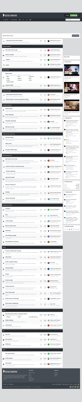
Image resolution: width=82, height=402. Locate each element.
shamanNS (58, 116)
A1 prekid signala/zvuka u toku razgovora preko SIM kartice (61, 149)
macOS (19, 316)
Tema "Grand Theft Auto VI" (71, 194)
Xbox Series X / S (53, 339)
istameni (58, 216)
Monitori (7, 274)
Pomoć (71, 384)
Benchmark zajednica (7, 46)
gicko (57, 359)
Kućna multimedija (9, 114)
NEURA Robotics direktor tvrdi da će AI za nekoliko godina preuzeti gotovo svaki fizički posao (72, 147)
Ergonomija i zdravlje (10, 177)
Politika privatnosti (65, 384)
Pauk (57, 252)
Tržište (4, 349)
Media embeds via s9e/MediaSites (26, 386)
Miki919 (57, 151)
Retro (6, 214)
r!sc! (57, 354)
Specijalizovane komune (7, 205)
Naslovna (6, 19)
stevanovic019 (59, 86)
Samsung (19, 80)
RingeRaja (58, 294)
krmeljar (58, 326)
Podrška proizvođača (7, 90)
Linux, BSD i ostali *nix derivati (33, 316)
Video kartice (8, 256)
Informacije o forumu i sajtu (11, 49)
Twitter (55, 375)
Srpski (12, 384)
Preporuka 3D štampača (54, 209)
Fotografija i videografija (10, 120)
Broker (58, 173)
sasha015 (57, 95)
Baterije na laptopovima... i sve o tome (57, 85)
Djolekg (57, 263)
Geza (57, 78)
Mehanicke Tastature (54, 280)
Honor (19, 76)
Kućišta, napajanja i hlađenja (11, 261)
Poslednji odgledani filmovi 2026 (56, 59)
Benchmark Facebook (30, 20)
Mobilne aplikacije (9, 320)
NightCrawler (58, 65)
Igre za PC (7, 334)
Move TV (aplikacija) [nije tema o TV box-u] (58, 144)
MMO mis (67, 139)
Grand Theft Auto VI (54, 334)
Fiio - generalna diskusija (55, 127)
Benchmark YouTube (23, 20)
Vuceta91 (58, 51)
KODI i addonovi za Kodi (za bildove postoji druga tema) (60, 115)
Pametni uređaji (8, 108)
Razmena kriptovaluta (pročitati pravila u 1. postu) (59, 230)
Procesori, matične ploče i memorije (13, 250)
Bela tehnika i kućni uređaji (11, 159)
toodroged (57, 128)
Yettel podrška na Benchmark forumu (14, 94)
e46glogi (57, 345)
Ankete (7, 65)
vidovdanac (58, 187)
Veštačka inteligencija (10, 171)
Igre (3, 330)
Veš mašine (52, 160)
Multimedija (31, 380)
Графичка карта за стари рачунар (58, 363)
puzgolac (57, 61)
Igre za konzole (8, 339)
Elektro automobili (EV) (54, 225)
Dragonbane (58, 340)
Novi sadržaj (14, 19)
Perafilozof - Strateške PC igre (56, 166)
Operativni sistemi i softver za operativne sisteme (16, 313)
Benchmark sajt (19, 20)
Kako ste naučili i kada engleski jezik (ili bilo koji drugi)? (60, 192)
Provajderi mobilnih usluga (11, 149)
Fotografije (52, 121)
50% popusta (52, 94)
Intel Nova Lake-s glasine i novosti (56, 54)
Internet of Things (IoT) (10, 184)
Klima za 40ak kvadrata (54, 198)
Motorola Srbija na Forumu (55, 99)
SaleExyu (58, 200)
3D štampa (7, 208)
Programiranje (8, 325)
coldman (56, 194)
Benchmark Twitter (27, 20)
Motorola (19, 78)
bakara (57, 321)
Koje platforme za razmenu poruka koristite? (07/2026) (60, 64)
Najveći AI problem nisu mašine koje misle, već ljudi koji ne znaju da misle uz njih (72, 131)
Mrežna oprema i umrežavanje (12, 298)
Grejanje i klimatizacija (10, 198)
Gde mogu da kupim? (10, 353)
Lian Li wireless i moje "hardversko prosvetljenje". (59, 220)
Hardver (4, 247)
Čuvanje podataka (9, 267)
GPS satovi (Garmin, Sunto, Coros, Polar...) (58, 109)
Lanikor (57, 299)
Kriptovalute (8, 230)
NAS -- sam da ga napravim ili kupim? (57, 292)
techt (57, 210)
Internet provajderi (9, 137)
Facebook (56, 374)
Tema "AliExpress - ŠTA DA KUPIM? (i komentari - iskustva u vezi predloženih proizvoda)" (72, 219)
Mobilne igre (8, 344)
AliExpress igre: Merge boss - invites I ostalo (58, 344)
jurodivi (58, 56)
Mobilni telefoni (8, 73)
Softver (4, 310)
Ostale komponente (9, 286)
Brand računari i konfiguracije (11, 303)
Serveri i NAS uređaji (9, 292)
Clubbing (8, 59)
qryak (56, 222)
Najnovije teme (68, 118)
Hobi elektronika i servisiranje (11, 241)
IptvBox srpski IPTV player (55, 320)
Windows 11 (52, 314)
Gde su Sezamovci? (54, 215)
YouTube (55, 372)
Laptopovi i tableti (9, 85)
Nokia (30, 78)
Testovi (30, 375)
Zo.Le (57, 179)
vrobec (56, 288)
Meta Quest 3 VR (53, 286)
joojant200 (57, 110)
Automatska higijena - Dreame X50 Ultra (71, 112)
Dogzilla (56, 242)
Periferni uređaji (8, 280)
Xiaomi (30, 80)
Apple (8, 76)
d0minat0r (58, 269)
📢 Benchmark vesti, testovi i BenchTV (14, 40)
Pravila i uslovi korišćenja (56, 384)
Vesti (30, 374)
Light (5, 384)
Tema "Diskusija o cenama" (71, 205)
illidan (57, 276)
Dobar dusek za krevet (54, 178)
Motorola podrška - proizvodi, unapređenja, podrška (17, 99)
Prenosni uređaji (6, 69)
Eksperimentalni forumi (7, 155)
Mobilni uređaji (31, 378)
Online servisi (8, 143)
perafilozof (57, 167)
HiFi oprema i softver (10, 126)
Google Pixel (31, 76)
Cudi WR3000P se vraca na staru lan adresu (58, 298)
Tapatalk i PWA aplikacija (55, 49)
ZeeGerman (58, 282)
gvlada (57, 145)
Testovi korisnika (9, 220)
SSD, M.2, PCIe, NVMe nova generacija (57, 268)
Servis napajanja (53, 241)
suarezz (57, 122)
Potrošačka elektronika (7, 105)
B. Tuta (57, 237)
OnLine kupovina (9, 358)
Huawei (8, 78)
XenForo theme (35, 386)
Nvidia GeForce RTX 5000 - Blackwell (57, 256)
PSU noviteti (52, 262)
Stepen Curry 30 (59, 139)
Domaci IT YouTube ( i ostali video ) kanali (15, 166)
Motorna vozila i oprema (10, 225)
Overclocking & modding (10, 235)
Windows (8, 316)
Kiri (56, 100)
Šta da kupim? (8, 363)
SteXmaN (58, 258)
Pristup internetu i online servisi (9, 133)
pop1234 (77, 188)
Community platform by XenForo (12, 386)
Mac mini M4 (52, 303)
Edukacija (7, 192)
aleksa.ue (58, 161)
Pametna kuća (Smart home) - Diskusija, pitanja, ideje (60, 185)
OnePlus (8, 80)
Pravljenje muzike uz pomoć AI (56, 171)
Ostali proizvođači (10, 81)
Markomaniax (58, 335)
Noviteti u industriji (9, 54)
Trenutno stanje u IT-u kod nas (56, 325)
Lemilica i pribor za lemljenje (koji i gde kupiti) (59, 353)
